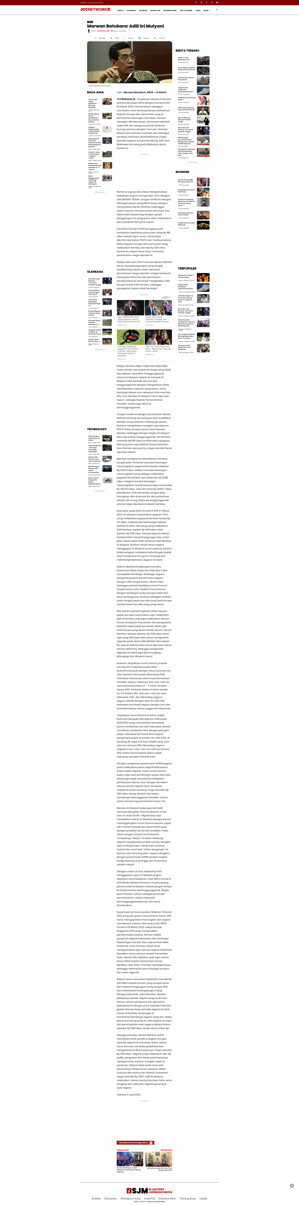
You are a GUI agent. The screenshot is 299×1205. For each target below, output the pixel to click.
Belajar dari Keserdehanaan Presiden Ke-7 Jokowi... (95, 166)
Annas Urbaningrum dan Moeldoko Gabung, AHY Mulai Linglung (129, 1170)
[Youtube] (217, 3)
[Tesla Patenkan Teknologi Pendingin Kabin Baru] (107, 447)
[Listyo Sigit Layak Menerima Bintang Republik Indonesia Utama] (107, 101)
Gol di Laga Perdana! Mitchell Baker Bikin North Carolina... (186, 336)
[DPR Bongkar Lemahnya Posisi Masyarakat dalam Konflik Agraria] (203, 140)
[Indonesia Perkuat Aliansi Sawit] (203, 215)
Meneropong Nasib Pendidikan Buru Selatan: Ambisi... (93, 118)
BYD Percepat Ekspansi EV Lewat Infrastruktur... (94, 469)
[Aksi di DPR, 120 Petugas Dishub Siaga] (203, 120)
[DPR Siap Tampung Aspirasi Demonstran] (203, 110)
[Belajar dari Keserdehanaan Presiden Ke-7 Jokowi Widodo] (107, 165)
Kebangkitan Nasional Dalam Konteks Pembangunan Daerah (94, 143)
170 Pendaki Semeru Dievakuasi (186, 79)
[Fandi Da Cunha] (89, 31)
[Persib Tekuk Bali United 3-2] (107, 341)
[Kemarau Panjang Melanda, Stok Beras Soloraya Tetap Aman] (203, 202)
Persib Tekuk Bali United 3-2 (94, 340)
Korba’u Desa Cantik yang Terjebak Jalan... (94, 155)
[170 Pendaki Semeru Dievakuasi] (203, 80)
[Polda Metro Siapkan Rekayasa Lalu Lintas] (203, 70)
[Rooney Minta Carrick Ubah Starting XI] (107, 292)
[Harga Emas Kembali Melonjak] (203, 225)
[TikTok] (207, 3)
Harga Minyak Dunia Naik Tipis (186, 191)
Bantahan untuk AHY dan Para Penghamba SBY (159, 1169)
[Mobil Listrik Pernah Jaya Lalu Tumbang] (107, 459)
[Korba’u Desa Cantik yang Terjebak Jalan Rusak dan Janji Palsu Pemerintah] (107, 154)
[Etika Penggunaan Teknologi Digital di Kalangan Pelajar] (107, 178)
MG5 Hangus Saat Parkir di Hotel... (94, 438)
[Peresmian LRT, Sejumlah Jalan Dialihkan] (203, 348)
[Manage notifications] (292, 1185)
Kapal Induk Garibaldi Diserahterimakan (185, 90)
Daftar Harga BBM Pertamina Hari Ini (185, 181)
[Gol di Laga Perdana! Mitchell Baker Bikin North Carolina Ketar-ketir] (203, 337)
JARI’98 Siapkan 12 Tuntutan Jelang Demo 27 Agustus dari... (185, 299)
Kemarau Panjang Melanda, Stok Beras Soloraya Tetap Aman (186, 202)
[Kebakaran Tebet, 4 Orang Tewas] (203, 277)
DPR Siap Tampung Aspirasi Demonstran (186, 109)
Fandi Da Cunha (103, 31)
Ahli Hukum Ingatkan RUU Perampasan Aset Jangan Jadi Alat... (186, 152)
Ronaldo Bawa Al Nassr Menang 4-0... (94, 322)
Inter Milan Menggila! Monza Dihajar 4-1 (94, 303)
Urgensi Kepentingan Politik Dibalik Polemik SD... (94, 130)
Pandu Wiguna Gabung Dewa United (94, 313)
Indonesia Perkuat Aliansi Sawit (185, 214)
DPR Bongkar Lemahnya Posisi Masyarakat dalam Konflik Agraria (186, 141)
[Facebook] (196, 3)
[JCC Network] (95, 9)
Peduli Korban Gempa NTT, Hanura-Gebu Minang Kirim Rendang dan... (187, 323)
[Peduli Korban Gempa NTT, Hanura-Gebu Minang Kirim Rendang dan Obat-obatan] (203, 322)
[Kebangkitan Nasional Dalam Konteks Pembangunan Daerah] (107, 140)
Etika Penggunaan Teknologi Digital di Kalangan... (93, 180)
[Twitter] (212, 3)
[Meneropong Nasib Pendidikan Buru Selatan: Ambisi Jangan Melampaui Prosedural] (107, 116)
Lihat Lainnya (99, 192)
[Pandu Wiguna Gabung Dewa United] (107, 313)
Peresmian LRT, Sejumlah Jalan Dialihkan (184, 347)
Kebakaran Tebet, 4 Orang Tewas (186, 276)
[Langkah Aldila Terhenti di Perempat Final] (107, 332)
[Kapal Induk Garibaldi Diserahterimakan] (203, 90)
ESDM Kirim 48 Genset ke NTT (187, 99)
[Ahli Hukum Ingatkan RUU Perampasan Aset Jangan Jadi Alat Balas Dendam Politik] (203, 152)
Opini (90, 22)
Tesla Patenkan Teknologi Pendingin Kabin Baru (94, 449)
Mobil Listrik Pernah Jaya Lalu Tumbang (94, 459)
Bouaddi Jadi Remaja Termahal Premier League (94, 282)
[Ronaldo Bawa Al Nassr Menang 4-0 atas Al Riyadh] (107, 322)
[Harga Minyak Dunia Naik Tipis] (203, 192)
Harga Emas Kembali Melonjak (186, 224)
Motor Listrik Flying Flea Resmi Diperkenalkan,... (95, 481)
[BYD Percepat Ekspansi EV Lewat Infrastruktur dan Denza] (107, 468)
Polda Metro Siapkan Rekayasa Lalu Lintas (186, 69)
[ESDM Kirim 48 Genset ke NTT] (203, 100)
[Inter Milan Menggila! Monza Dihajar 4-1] (107, 301)
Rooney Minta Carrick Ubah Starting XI (94, 292)
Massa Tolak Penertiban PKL (184, 59)
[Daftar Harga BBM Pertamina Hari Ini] (203, 182)
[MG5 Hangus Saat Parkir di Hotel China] (107, 438)
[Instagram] (201, 3)
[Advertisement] (100, 235)
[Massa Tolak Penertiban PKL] (203, 60)
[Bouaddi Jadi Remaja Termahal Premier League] (107, 280)
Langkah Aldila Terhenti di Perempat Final (94, 332)
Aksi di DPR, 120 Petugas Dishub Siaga (184, 120)
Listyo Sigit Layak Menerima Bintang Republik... (92, 103)
